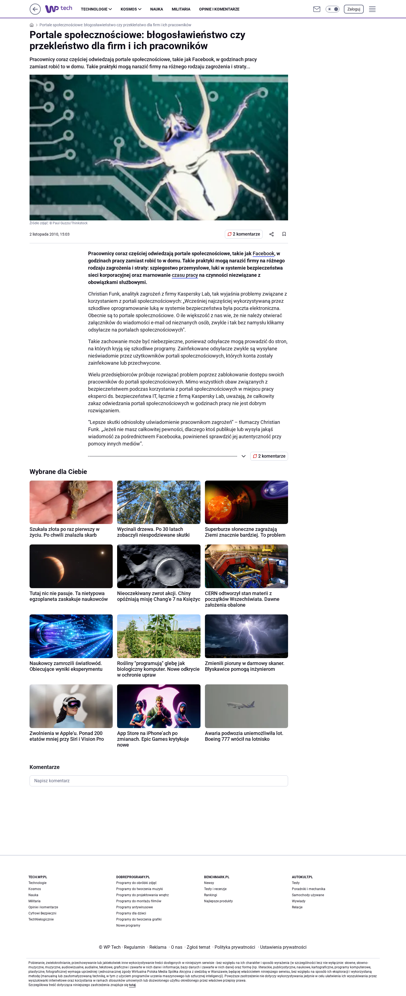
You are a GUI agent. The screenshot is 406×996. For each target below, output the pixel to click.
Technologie (94, 9)
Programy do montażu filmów (138, 901)
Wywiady (298, 901)
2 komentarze (246, 234)
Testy (296, 883)
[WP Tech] (63, 9)
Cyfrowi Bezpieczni (42, 913)
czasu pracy (185, 275)
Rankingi (210, 895)
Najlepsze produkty (218, 901)
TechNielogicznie (41, 919)
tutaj (132, 985)
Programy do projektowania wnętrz (142, 895)
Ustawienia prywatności (282, 947)
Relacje (297, 907)
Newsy (209, 883)
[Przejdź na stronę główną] (35, 13)
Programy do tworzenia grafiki (139, 919)
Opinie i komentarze (219, 9)
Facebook (263, 253)
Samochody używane (308, 895)
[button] (332, 9)
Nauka (156, 9)
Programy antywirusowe (134, 907)
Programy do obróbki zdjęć (136, 883)
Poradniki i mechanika (308, 889)
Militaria (181, 9)
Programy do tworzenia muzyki (139, 889)
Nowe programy (128, 925)
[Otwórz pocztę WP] (316, 9)
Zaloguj (353, 9)
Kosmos (129, 9)
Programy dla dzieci (131, 913)
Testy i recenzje (215, 889)
